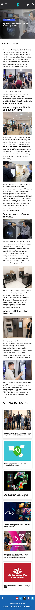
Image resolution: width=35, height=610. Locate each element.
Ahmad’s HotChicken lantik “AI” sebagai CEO (17, 586)
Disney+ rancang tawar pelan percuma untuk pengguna (17, 525)
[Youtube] (17, 598)
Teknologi (9, 20)
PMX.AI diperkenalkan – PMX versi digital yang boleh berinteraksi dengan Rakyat (17, 434)
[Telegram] (32, 598)
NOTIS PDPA (22, 603)
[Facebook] (28, 598)
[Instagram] (24, 598)
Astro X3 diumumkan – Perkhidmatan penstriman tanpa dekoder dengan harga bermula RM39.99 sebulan (16, 555)
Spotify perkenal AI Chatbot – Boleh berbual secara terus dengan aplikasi (16, 495)
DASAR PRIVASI (14, 603)
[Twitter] (20, 598)
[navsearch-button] (33, 5)
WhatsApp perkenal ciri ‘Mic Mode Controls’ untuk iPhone (15, 464)
